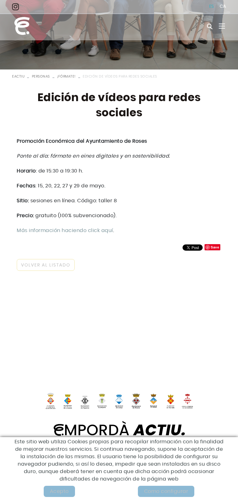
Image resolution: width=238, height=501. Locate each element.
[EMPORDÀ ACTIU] (22, 26)
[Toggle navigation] (221, 26)
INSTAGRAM (17, 7)
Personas (41, 76)
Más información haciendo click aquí (65, 230)
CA (223, 6)
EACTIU (18, 76)
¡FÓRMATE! (66, 76)
